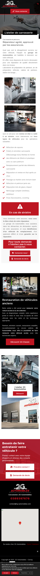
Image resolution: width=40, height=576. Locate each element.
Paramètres (24, 573)
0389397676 (20, 498)
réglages (19, 569)
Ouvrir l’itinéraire (33, 544)
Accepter (6, 573)
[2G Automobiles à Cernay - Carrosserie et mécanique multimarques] (9, 4)
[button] (20, 523)
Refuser (15, 573)
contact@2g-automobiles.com (20, 504)
